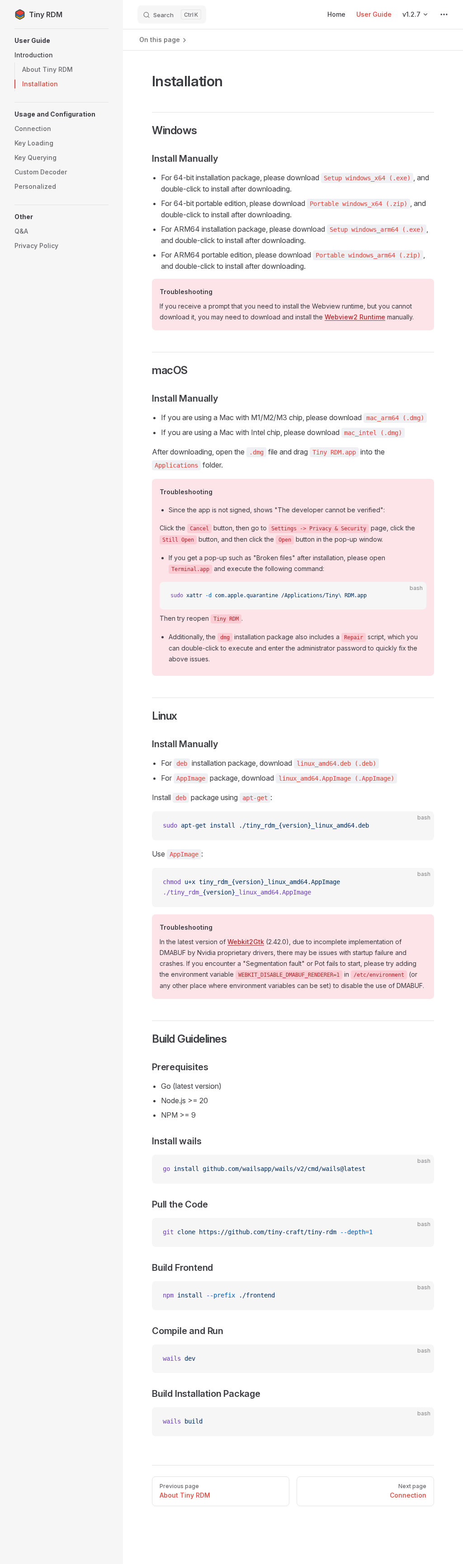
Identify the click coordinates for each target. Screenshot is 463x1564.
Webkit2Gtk (245, 942)
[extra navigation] (444, 14)
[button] (61, 40)
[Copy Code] (412, 596)
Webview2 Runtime (355, 317)
